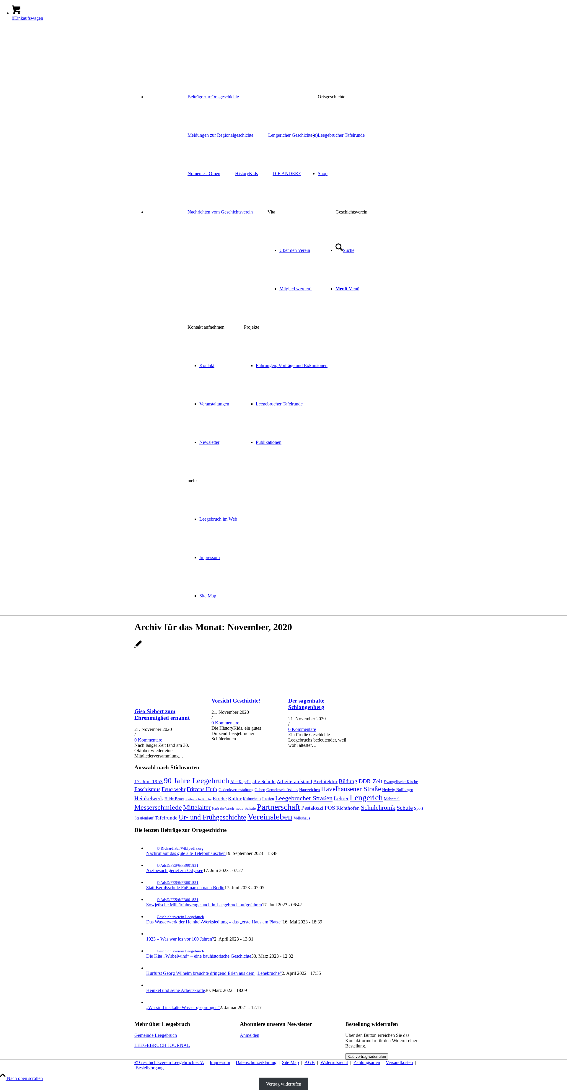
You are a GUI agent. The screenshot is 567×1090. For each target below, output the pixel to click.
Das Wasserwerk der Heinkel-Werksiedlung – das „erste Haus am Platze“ (214, 921)
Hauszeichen (309, 789)
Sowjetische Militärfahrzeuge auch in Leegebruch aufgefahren (204, 904)
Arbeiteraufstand (294, 781)
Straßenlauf (144, 818)
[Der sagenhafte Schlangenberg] (320, 689)
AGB (309, 1062)
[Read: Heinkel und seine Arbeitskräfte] (151, 985)
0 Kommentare (148, 739)
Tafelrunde (166, 818)
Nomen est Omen (204, 173)
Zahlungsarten (366, 1062)
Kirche (220, 798)
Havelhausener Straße (351, 789)
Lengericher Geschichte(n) (293, 135)
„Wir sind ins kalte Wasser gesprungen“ (183, 1007)
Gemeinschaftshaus (282, 789)
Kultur (235, 798)
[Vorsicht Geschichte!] (243, 689)
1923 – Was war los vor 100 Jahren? (180, 938)
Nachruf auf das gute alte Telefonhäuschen (186, 853)
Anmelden (249, 1035)
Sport (418, 808)
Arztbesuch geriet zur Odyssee (174, 870)
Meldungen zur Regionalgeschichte (220, 135)
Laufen (268, 798)
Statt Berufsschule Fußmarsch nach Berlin (185, 887)
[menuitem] (289, 97)
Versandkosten (399, 1062)
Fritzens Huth (202, 789)
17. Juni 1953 (148, 781)
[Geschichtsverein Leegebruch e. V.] (178, 53)
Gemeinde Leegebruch (155, 1035)
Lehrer (341, 798)
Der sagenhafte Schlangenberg (306, 704)
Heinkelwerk (148, 798)
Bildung (348, 781)
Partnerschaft (278, 807)
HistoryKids (246, 173)
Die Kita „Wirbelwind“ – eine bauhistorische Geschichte (198, 956)
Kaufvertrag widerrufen (367, 1056)
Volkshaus (302, 818)
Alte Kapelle (240, 781)
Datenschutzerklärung (256, 1062)
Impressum (220, 1062)
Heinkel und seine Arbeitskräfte (175, 990)
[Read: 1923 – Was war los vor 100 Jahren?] (151, 933)
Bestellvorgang (150, 1067)
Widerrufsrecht (334, 1062)
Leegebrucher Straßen (304, 798)
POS (330, 808)
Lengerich (366, 797)
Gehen (260, 789)
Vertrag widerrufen (283, 1083)
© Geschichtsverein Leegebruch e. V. (169, 1062)
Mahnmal (392, 798)
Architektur (325, 781)
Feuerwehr (173, 789)
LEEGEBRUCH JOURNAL (162, 1045)
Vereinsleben (269, 816)
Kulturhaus (252, 798)
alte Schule (264, 781)
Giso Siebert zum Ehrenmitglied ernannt (162, 714)
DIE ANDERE (287, 173)
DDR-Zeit (370, 781)
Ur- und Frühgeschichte (212, 817)
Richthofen (348, 808)
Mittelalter (197, 807)
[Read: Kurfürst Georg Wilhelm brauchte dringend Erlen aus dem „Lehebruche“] (151, 967)
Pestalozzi (312, 808)
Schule (405, 807)
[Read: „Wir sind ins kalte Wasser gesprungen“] (151, 1002)
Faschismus (147, 789)
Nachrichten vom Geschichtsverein (220, 211)
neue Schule (246, 808)
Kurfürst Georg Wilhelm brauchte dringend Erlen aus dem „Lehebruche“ (214, 973)
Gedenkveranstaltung (236, 789)
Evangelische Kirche (401, 781)
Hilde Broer (174, 798)
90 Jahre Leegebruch (196, 780)
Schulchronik (378, 807)
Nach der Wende (223, 808)
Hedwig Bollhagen (397, 789)
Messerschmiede (158, 807)
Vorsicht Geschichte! (235, 701)
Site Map (290, 1062)
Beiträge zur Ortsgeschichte (213, 96)
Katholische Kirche (198, 799)
